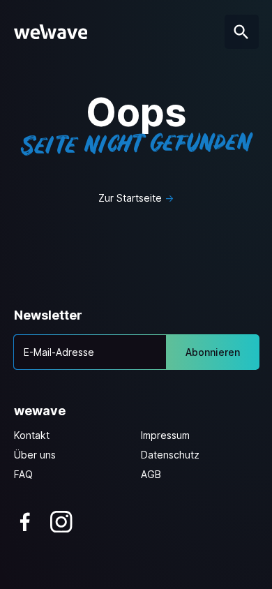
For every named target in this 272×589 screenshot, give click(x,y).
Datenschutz (170, 455)
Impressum (165, 435)
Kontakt (32, 435)
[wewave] (51, 31)
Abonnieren (213, 352)
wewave (40, 410)
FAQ (23, 474)
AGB (151, 474)
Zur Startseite (130, 198)
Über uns (35, 455)
